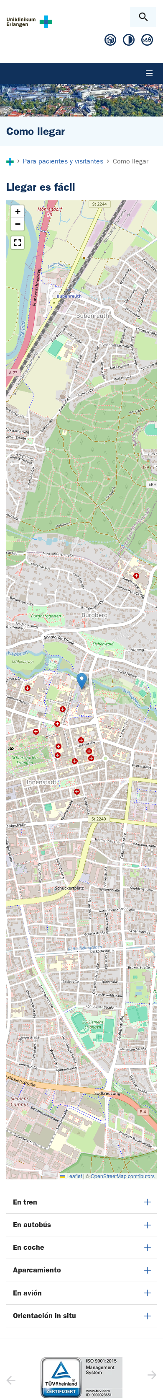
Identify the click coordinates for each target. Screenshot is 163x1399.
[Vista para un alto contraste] (129, 41)
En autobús (32, 1224)
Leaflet (73, 1175)
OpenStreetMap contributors (123, 1175)
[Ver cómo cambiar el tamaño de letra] (147, 41)
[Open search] (143, 17)
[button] (81, 681)
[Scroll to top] (150, 1385)
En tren (25, 1202)
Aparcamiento (37, 1270)
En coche (28, 1247)
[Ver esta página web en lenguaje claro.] (110, 43)
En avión (27, 1293)
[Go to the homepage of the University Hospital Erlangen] (29, 21)
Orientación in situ (44, 1315)
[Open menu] (149, 73)
